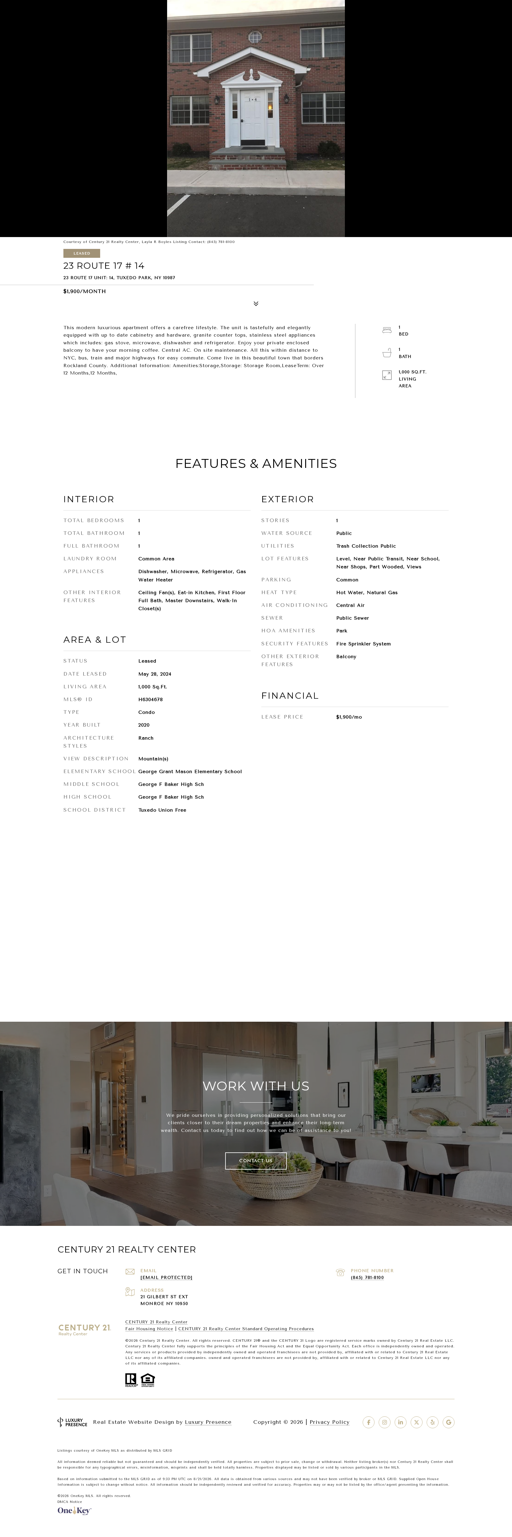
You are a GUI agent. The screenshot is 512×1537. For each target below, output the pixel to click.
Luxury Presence (208, 1422)
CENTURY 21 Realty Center (156, 1322)
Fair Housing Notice (149, 1328)
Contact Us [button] (256, 1160)
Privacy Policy (330, 1422)
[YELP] (433, 1422)
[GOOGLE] (449, 1422)
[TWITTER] (417, 1422)
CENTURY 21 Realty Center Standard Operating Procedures (246, 1328)
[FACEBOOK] (369, 1422)
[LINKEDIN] (401, 1422)
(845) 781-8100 (367, 1277)
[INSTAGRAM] (385, 1422)
